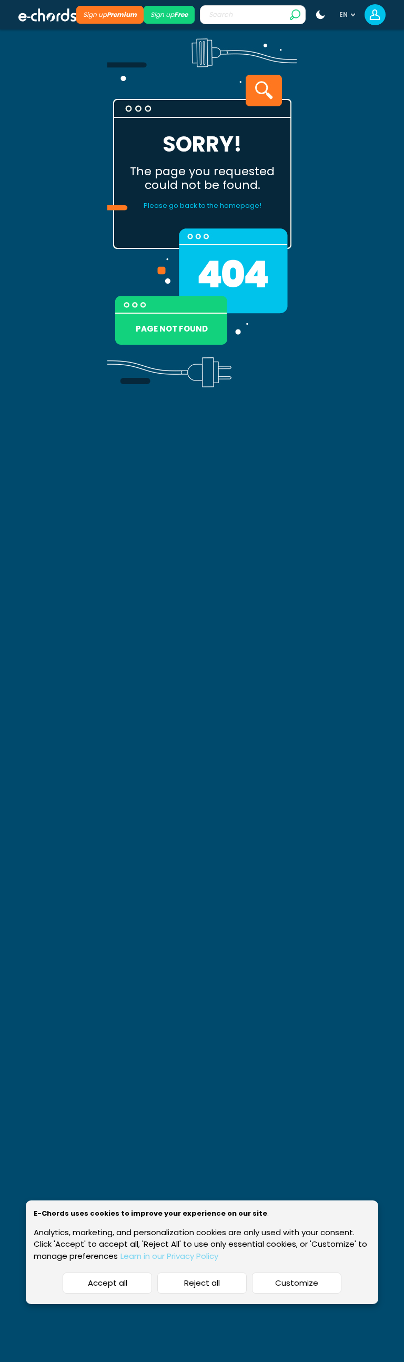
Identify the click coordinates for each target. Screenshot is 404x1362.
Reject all (202, 1282)
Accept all (107, 1282)
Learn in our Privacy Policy (169, 1255)
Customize (296, 1282)
